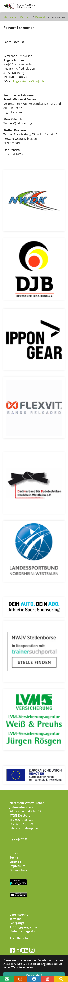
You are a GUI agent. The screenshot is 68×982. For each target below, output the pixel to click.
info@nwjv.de (28, 828)
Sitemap (15, 862)
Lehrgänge (17, 923)
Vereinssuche (19, 915)
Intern (14, 853)
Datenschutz (18, 870)
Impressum (17, 866)
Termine (15, 919)
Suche (14, 857)
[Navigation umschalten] (63, 6)
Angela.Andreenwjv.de (28, 81)
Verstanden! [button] (34, 975)
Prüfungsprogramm (23, 927)
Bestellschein (19, 938)
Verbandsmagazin (22, 931)
